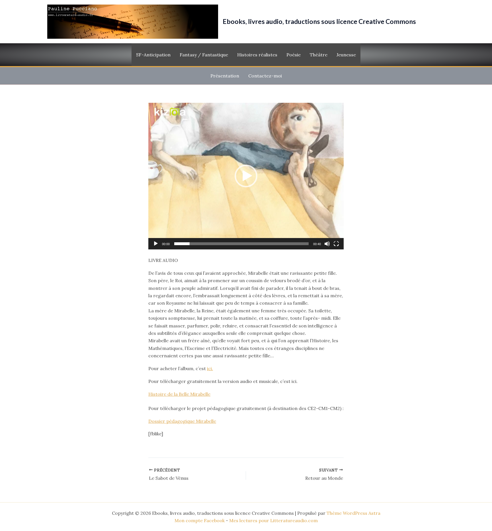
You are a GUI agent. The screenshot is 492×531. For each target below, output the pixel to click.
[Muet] (327, 244)
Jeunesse (346, 55)
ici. (210, 368)
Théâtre (318, 55)
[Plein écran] (336, 244)
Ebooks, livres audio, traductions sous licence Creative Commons (319, 21)
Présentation (224, 76)
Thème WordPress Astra (353, 513)
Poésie (293, 55)
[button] (246, 176)
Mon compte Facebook (200, 520)
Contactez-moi (265, 76)
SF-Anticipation (153, 55)
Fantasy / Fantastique (204, 55)
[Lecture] (156, 244)
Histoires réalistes (257, 55)
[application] (246, 176)
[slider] (241, 243)
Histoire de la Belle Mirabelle (179, 394)
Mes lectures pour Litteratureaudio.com (273, 520)
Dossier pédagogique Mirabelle (182, 421)
